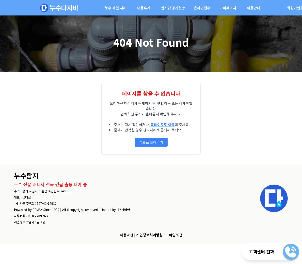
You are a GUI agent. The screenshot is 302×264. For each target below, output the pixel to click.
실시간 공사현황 (173, 7)
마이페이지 (228, 7)
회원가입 (293, 7)
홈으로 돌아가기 (151, 142)
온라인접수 (202, 7)
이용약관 (126, 234)
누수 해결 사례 (115, 7)
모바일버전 (174, 234)
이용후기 (143, 7)
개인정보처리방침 (149, 234)
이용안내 (253, 7)
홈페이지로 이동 (163, 124)
